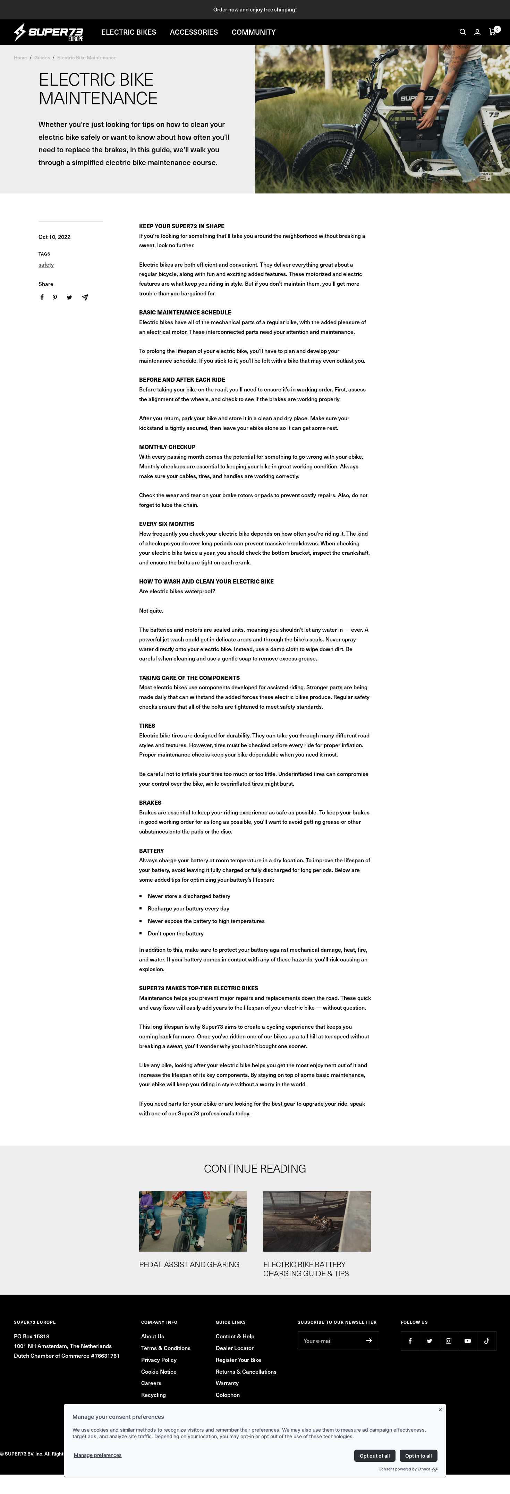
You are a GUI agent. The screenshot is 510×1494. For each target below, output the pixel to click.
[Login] (477, 32)
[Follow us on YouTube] (467, 1340)
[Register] (369, 1340)
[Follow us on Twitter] (429, 1340)
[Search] (463, 32)
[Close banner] (441, 1408)
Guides (42, 57)
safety (46, 264)
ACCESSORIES (194, 32)
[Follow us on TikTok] (486, 1340)
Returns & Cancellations (246, 1371)
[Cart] (492, 31)
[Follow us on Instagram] (448, 1340)
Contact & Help (235, 1336)
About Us (152, 1336)
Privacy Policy (159, 1359)
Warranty (227, 1383)
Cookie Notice (159, 1371)
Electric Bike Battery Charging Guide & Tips (306, 1268)
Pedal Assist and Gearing (189, 1264)
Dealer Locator (235, 1348)
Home (20, 57)
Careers (151, 1383)
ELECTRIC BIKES (128, 32)
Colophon (228, 1394)
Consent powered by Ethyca (404, 1469)
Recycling (153, 1394)
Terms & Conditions (165, 1348)
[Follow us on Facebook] (410, 1340)
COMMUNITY (254, 32)
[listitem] (42, 297)
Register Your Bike (238, 1359)
